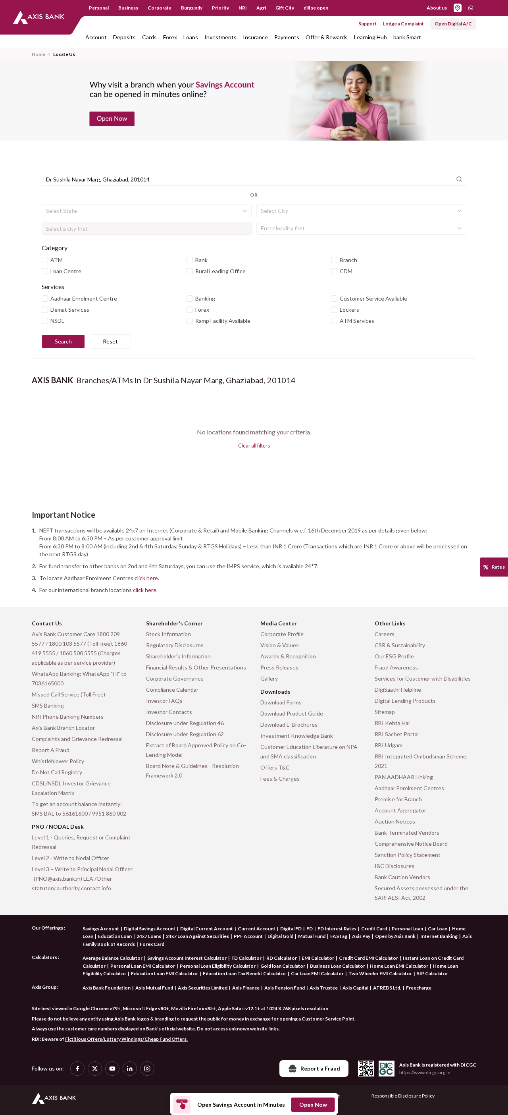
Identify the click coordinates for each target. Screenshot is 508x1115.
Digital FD (291, 929)
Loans (190, 37)
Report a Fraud (320, 1068)
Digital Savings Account (149, 929)
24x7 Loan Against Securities (197, 936)
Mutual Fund (311, 936)
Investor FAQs (164, 700)
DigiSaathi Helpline (398, 689)
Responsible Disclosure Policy (403, 1096)
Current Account (256, 929)
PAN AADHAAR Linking (404, 777)
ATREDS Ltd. (387, 988)
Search (63, 341)
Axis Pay (361, 936)
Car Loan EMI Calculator (317, 973)
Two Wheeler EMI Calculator (380, 973)
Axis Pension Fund (284, 988)
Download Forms (281, 702)
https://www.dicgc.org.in (424, 1072)
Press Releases (279, 667)
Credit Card (374, 929)
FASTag (338, 936)
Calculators (44, 957)
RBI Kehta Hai (392, 723)
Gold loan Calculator (282, 966)
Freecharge (418, 988)
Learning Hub (370, 37)
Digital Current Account (206, 929)
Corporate (159, 8)
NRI (243, 8)
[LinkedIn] (130, 1068)
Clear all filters (254, 445)
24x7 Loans (149, 936)
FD (309, 929)
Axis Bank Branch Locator (63, 727)
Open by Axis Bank (395, 936)
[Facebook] (77, 1068)
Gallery (269, 678)
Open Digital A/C (453, 24)
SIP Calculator (432, 973)
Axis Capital (355, 988)
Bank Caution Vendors (402, 877)
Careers (384, 634)
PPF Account (248, 936)
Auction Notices (395, 821)
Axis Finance (246, 988)
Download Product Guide (291, 713)
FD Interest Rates (337, 929)
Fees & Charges (280, 778)
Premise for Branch (398, 799)
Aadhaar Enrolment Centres (409, 788)
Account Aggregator (400, 810)
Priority (220, 8)
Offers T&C (275, 767)
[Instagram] (147, 1068)
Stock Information (168, 634)
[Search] (459, 179)
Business (128, 8)
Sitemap (385, 711)
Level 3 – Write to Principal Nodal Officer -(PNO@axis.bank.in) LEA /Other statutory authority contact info (82, 878)
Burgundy (191, 8)
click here (146, 578)
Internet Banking (439, 936)
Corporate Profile (282, 634)
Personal (99, 8)
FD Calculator (246, 958)
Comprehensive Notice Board (411, 843)
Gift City (284, 8)
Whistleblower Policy (58, 761)
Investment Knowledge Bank (296, 735)
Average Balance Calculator (112, 958)
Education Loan (115, 936)
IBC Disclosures (394, 865)
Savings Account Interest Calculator (187, 958)
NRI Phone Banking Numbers (68, 716)
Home (38, 54)
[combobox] (147, 210)
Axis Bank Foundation (107, 988)
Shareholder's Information (178, 656)
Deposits (124, 37)
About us (437, 8)
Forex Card (152, 944)
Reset (110, 341)
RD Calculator (281, 958)
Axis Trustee (324, 988)
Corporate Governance (175, 678)
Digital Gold (280, 936)
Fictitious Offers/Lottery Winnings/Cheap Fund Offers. (126, 1039)
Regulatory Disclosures (175, 645)
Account (96, 37)
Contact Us (47, 623)
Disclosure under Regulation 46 (185, 723)
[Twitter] (95, 1068)
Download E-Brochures (289, 724)
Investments (220, 37)
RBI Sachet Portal (397, 734)
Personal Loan (407, 929)
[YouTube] (112, 1068)
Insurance (255, 37)
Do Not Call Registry (57, 772)
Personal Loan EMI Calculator (142, 966)
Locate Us (64, 54)
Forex (170, 37)
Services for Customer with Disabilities (423, 678)
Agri (261, 8)
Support (367, 24)
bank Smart (407, 37)
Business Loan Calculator (337, 966)
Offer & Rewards (327, 37)
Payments (286, 37)
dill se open (316, 8)
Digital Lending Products (405, 700)
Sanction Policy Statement (408, 854)
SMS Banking (48, 705)
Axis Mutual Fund (154, 988)
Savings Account (101, 929)
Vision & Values (279, 645)
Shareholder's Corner (174, 623)
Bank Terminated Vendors (407, 832)
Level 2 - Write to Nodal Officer (70, 858)
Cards (149, 37)
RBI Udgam (388, 745)
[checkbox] (45, 260)
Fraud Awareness (396, 667)
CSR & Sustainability (400, 645)
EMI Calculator (318, 958)
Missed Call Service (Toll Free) (68, 694)
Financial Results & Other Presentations (196, 667)
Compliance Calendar (172, 689)
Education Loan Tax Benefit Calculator (244, 973)
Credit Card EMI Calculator (368, 958)
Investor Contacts (169, 711)
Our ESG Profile (394, 656)
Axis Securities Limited (202, 988)
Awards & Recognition (288, 656)
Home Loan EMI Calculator (399, 966)
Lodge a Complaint (403, 24)
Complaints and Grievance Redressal (77, 738)
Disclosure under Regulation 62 (185, 734)
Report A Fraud (50, 750)
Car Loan (437, 929)
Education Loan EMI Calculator (164, 973)
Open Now (313, 1104)
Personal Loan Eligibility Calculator (218, 966)
